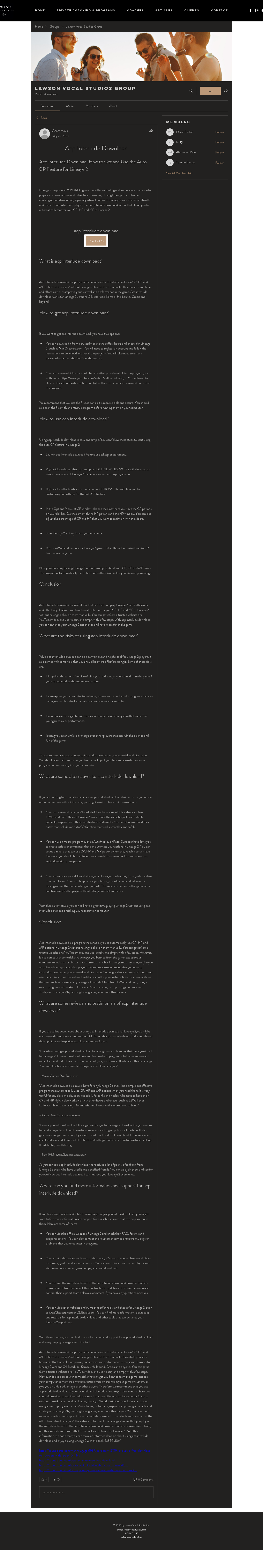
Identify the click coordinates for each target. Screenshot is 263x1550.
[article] (96, 814)
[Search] (190, 91)
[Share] (151, 130)
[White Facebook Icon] (250, 10)
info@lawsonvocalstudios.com (131, 1529)
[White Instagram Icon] (257, 10)
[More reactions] (56, 1479)
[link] (47, 105)
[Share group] (225, 90)
